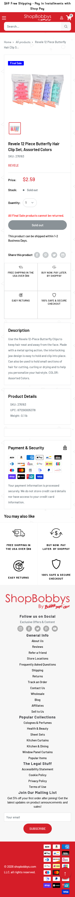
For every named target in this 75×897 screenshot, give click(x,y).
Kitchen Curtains (38, 740)
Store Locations (37, 658)
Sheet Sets (37, 734)
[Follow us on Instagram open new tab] (20, 629)
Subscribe (37, 828)
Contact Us (37, 688)
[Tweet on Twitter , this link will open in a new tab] (54, 255)
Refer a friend (38, 652)
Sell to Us (37, 711)
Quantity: (14, 202)
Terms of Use (37, 786)
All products (23, 42)
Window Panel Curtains (37, 752)
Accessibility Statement (37, 769)
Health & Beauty (37, 728)
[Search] (66, 26)
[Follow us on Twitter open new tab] (38, 629)
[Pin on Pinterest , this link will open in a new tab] (46, 255)
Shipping (37, 670)
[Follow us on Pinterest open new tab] (46, 629)
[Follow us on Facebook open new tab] (29, 629)
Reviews (37, 646)
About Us (37, 641)
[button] (68, 17)
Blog (37, 699)
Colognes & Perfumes (38, 722)
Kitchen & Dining (37, 746)
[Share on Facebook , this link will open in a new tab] (37, 255)
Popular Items (37, 758)
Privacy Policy (37, 781)
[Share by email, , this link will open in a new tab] (63, 255)
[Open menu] (4, 18)
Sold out (37, 225)
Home (7, 42)
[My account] (61, 17)
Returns (37, 676)
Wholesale (37, 693)
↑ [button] (65, 873)
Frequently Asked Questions (37, 664)
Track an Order (37, 682)
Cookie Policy (37, 775)
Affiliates (38, 705)
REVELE (13, 165)
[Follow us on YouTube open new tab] (55, 629)
